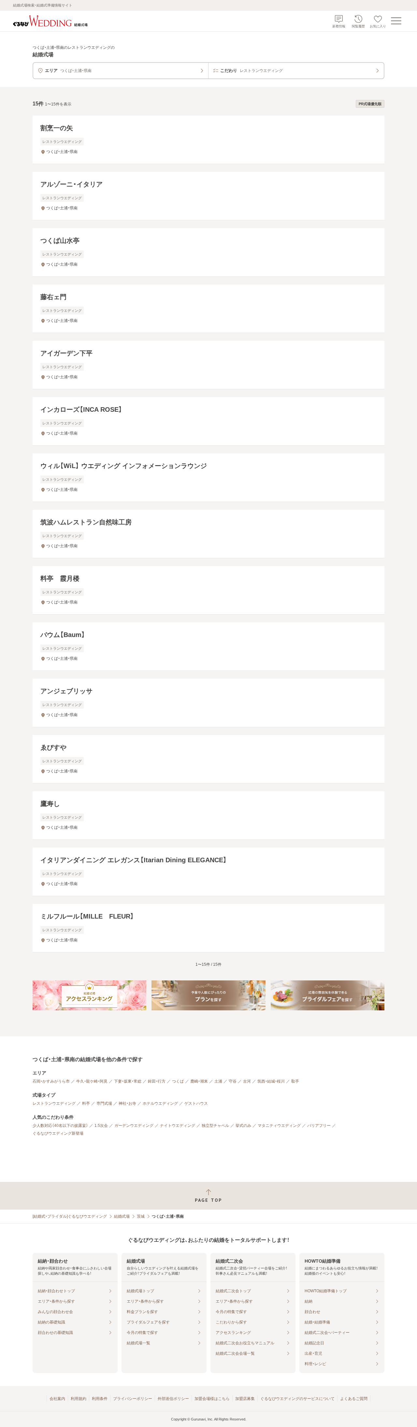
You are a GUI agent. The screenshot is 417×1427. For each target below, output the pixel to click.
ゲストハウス (196, 1103)
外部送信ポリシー (173, 1398)
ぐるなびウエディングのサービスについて (297, 1398)
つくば (178, 1081)
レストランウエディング (54, 1103)
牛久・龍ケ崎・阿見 (92, 1081)
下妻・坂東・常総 (127, 1081)
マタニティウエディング (279, 1125)
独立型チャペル (215, 1125)
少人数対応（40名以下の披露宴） (60, 1125)
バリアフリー (319, 1125)
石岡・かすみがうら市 (51, 1081)
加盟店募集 (245, 1398)
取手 (295, 1081)
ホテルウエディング (160, 1103)
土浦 (218, 1081)
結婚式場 (122, 1216)
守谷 (233, 1081)
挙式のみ (243, 1125)
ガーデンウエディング (133, 1125)
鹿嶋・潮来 (199, 1081)
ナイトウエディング (177, 1125)
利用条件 (100, 1398)
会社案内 (57, 1398)
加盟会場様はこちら (212, 1398)
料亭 (86, 1103)
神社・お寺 (127, 1103)
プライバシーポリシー (132, 1398)
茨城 (141, 1216)
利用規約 (78, 1398)
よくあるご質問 (353, 1398)
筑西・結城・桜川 (271, 1081)
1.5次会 (101, 1125)
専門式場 (104, 1103)
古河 (247, 1081)
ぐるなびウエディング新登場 (58, 1133)
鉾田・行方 (156, 1081)
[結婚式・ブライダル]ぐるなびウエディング (70, 1216)
